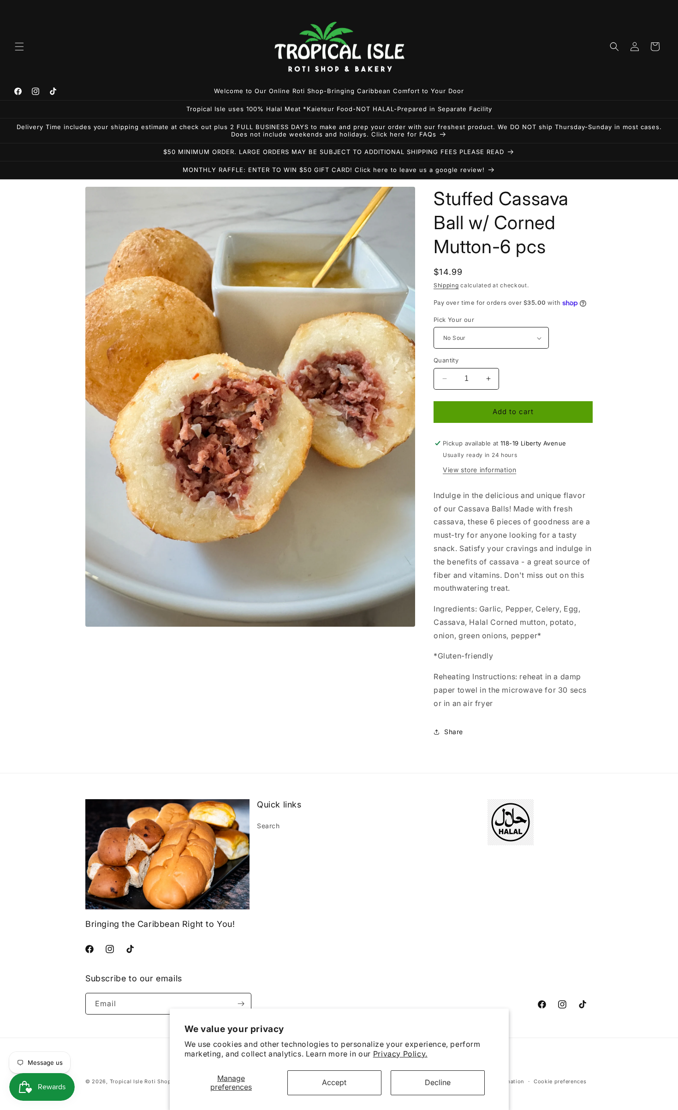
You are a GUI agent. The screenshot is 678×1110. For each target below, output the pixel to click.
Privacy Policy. (400, 1053)
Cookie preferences (560, 1081)
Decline (438, 1082)
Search (268, 826)
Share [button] (453, 732)
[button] (19, 46)
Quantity (446, 360)
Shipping (446, 285)
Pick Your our (454, 319)
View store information (479, 470)
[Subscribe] (241, 1004)
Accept (334, 1082)
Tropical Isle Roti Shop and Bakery (156, 1081)
